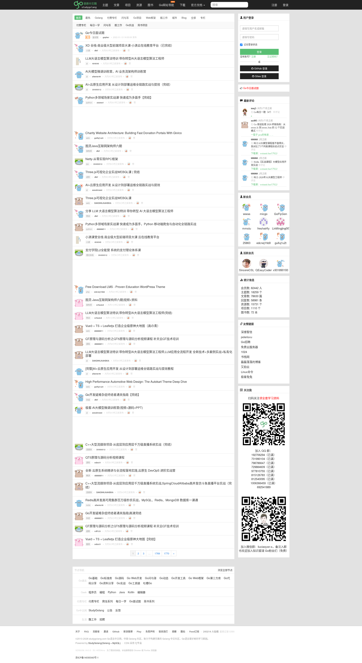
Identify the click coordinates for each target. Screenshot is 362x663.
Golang (99, 17)
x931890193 (280, 270)
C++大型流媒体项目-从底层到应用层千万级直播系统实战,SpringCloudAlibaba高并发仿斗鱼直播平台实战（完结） (158, 485)
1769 (157, 553)
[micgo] (263, 207)
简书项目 (142, 25)
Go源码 (119, 578)
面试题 (95, 37)
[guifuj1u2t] (280, 236)
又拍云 (245, 367)
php (88, 292)
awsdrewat (97, 190)
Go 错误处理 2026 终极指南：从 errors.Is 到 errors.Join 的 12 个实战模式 (268, 127)
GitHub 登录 (260, 68)
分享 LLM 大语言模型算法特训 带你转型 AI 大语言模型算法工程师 (129, 211)
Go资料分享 (107, 583)
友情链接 (248, 324)
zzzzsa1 (100, 102)
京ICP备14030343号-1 (87, 657)
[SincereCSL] (246, 263)
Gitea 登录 (260, 76)
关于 (77, 631)
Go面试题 (135, 601)
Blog (184, 17)
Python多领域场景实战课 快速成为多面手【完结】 (119, 97)
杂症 (88, 399)
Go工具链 (134, 583)
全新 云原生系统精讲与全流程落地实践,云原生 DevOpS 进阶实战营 (130, 470)
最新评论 (249, 100)
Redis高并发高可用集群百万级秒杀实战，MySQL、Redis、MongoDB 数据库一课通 (141, 500)
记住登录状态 (250, 44)
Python (112, 592)
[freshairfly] (263, 221)
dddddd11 (101, 229)
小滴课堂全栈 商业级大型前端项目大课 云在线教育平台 (122, 237)
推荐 (78, 17)
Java (122, 592)
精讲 (88, 475)
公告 (109, 610)
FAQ (86, 631)
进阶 (88, 177)
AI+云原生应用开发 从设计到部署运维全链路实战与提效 (122, 185)
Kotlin (131, 592)
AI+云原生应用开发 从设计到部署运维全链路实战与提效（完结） (128, 84)
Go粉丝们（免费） (277, 550)
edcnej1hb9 (99, 292)
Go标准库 (106, 578)
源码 (88, 344)
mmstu (246, 228)
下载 (182, 5)
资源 (139, 5)
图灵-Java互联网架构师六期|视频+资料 (111, 300)
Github (115, 631)
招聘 (102, 619)
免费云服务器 (249, 347)
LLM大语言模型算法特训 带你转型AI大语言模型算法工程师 (124, 58)
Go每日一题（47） (263, 112)
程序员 (93, 592)
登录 (285, 5)
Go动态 (164, 578)
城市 (174, 17)
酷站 (183, 631)
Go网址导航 (166, 5)
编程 (102, 592)
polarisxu (246, 337)
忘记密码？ (273, 56)
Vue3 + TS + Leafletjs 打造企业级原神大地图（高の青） (122, 326)
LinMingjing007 (281, 228)
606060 (254, 139)
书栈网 (245, 357)
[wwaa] (246, 207)
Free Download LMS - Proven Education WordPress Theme (125, 287)
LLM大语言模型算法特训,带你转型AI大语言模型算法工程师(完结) (128, 313)
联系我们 (163, 631)
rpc (87, 164)
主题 (105, 5)
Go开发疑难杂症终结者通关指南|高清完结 (113, 513)
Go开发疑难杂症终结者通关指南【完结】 (113, 394)
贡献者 (96, 631)
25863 (246, 243)
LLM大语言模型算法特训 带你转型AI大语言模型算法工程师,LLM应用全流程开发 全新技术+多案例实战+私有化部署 (158, 354)
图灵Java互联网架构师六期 (103, 146)
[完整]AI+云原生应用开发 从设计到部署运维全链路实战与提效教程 (129, 368)
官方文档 (197, 5)
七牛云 (138, 643)
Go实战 (130, 25)
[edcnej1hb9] (263, 236)
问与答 (125, 17)
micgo (263, 214)
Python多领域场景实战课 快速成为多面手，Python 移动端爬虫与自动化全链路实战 (140, 224)
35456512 (96, 89)
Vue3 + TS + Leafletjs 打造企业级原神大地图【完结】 (121, 539)
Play (139, 631)
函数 (88, 531)
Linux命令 (247, 372)
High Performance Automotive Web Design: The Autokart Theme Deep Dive (136, 381)
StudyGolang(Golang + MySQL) (104, 643)
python (89, 102)
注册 (274, 5)
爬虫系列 (107, 601)
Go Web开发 (134, 578)
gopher (106, 37)
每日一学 (95, 25)
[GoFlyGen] (280, 207)
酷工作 (164, 17)
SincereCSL (246, 270)
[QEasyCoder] (263, 263)
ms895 (254, 120)
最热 (87, 17)
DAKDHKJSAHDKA (102, 203)
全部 (193, 17)
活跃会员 (248, 253)
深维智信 (246, 332)
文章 (116, 5)
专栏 (202, 17)
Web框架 (151, 17)
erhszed (100, 305)
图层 (88, 544)
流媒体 (89, 449)
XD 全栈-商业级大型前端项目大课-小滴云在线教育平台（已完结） (129, 45)
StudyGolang (96, 610)
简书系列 (149, 601)
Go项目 (137, 17)
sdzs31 (97, 462)
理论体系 (90, 255)
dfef (96, 50)
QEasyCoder (263, 270)
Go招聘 (245, 342)
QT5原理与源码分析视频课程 (104, 457)
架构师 (89, 151)
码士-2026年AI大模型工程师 (268, 177)
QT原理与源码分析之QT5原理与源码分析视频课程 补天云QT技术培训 (132, 339)
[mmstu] (246, 221)
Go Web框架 (196, 578)
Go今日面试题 (94, 33)
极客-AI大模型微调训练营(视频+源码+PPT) (114, 407)
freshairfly (263, 228)
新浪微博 (128, 631)
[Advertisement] (153, 118)
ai (87, 63)
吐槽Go (147, 583)
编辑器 (141, 592)
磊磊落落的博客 (251, 362)
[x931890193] (280, 263)
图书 (150, 5)
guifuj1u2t (98, 138)
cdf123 (97, 531)
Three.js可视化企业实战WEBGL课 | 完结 (112, 172)
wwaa (246, 214)
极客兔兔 (246, 377)
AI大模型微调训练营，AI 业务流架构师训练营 (115, 71)
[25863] (246, 236)
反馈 (118, 610)
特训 (88, 216)
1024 (244, 352)
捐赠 (174, 631)
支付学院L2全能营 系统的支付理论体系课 (113, 250)
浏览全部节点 (225, 570)
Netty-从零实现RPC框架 (101, 159)
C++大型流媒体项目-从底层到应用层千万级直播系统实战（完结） (129, 444)
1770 (166, 553)
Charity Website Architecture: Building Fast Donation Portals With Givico (133, 133)
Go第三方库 (214, 578)
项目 (128, 5)
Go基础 (93, 578)
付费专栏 (112, 17)
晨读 (106, 631)
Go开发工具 (178, 578)
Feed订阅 (194, 631)
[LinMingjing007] (280, 221)
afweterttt (96, 76)
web (88, 138)
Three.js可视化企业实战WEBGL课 (108, 198)
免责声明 (150, 631)
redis (88, 505)
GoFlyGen (280, 214)
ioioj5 (253, 108)
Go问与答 (150, 578)
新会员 (247, 197)
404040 (95, 63)
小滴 (88, 50)
